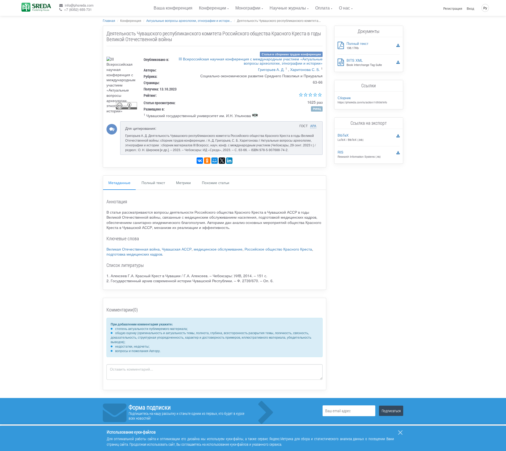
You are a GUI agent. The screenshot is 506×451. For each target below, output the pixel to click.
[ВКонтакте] (200, 160)
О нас (344, 8)
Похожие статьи (215, 182)
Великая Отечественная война (133, 249)
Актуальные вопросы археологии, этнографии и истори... (189, 20)
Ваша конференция (173, 8)
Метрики (183, 182)
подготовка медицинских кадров (134, 254)
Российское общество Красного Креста (278, 249)
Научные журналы (288, 8)
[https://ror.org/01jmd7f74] (255, 115)
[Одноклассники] (207, 160)
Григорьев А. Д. (271, 69)
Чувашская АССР (177, 249)
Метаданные (119, 182)
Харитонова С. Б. (305, 69)
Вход (470, 8)
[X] (222, 160)
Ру (485, 8)
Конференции (212, 8)
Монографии (247, 8)
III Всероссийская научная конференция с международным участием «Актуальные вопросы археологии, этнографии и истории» (251, 61)
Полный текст (153, 182)
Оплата (322, 8)
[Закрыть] (400, 432)
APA (313, 125)
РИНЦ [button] (317, 109)
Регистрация (452, 8)
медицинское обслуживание (218, 249)
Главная (109, 20)
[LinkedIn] (229, 160)
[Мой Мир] (214, 160)
